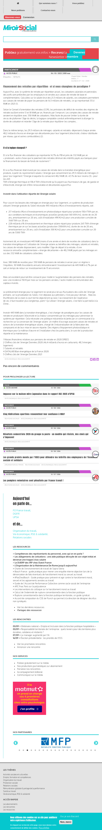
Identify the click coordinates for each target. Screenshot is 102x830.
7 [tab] (43, 752)
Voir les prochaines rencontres (31, 644)
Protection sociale (10, 785)
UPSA (16, 517)
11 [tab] (59, 752)
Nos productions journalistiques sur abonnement (39, 666)
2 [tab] (23, 752)
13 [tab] (67, 752)
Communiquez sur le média (30, 675)
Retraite (16, 77)
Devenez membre (76, 54)
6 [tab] (39, 752)
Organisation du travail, (25, 530)
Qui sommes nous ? (48, 3)
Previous (15, 744)
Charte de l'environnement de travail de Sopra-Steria (39, 568)
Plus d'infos (44, 827)
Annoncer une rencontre (28, 647)
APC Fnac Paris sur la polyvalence (30, 586)
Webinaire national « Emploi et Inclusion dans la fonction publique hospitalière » (58, 626)
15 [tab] (75, 752)
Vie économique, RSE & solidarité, (30, 534)
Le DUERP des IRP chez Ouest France (33, 562)
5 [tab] (35, 752)
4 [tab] (31, 752)
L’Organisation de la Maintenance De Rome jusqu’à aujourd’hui (46, 565)
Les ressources (9, 812)
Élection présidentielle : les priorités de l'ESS (41, 638)
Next (96, 744)
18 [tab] (87, 752)
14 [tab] (71, 752)
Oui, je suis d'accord (69, 816)
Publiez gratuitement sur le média (33, 663)
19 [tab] (91, 752)
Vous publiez (78, 3)
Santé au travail (9, 794)
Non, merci (65, 822)
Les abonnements (10, 806)
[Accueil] (19, 28)
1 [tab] (19, 752)
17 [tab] (83, 752)
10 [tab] (55, 752)
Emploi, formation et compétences (17, 780)
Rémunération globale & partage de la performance (24, 791)
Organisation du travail (14, 465)
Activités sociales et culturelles (15, 777)
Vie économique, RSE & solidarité (17, 359)
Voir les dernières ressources (30, 607)
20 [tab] (95, 752)
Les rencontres (9, 809)
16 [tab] (79, 752)
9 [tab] (51, 752)
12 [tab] (63, 752)
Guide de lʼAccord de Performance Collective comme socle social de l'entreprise (52, 583)
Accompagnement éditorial (29, 672)
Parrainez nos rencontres (28, 669)
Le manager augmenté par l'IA (35, 635)
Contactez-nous (48, 10)
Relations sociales (12, 419)
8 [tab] (47, 752)
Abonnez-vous (12, 17)
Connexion (28, 17)
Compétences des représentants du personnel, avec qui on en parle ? (49, 553)
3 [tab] (27, 752)
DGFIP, (16, 513)
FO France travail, (22, 510)
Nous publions (18, 10)
